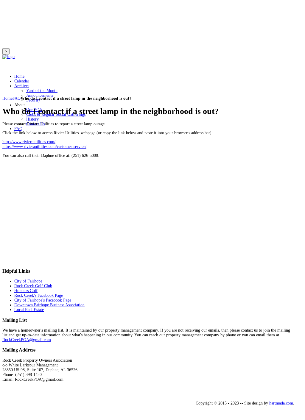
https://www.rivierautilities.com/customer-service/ (44, 146)
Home (7, 98)
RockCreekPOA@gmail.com (26, 340)
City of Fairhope (28, 281)
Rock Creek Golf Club (33, 286)
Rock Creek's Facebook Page (38, 295)
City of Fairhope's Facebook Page (42, 300)
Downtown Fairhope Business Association (49, 305)
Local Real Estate (29, 309)
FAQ (17, 98)
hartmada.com (281, 403)
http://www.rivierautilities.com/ (28, 142)
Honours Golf (26, 290)
